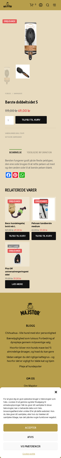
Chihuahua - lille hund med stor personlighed (30, 332)
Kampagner (18, 93)
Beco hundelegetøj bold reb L (15, 225)
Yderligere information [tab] (39, 152)
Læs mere (17, 284)
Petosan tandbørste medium (42, 225)
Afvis (30, 437)
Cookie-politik (29, 454)
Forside (8, 93)
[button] (56, 392)
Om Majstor (30, 385)
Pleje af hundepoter (30, 366)
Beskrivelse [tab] (15, 152)
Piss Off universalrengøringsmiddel (16, 271)
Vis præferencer (30, 446)
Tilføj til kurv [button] (17, 236)
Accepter (30, 427)
